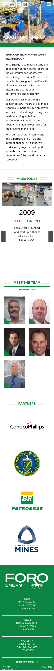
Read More (14, 319)
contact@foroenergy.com (27, 662)
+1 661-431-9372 (27, 629)
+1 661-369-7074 (27, 650)
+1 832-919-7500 (27, 608)
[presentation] (3, 236)
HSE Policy (47, 667)
